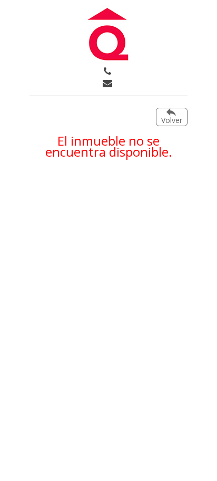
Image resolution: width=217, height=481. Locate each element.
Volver (171, 120)
